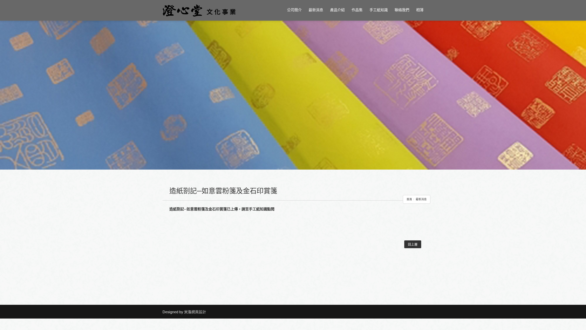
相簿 (419, 10)
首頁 (409, 199)
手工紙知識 (378, 10)
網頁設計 (198, 312)
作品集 (357, 10)
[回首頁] (199, 10)
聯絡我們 (402, 10)
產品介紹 (337, 10)
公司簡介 (294, 10)
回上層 (413, 244)
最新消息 (316, 10)
